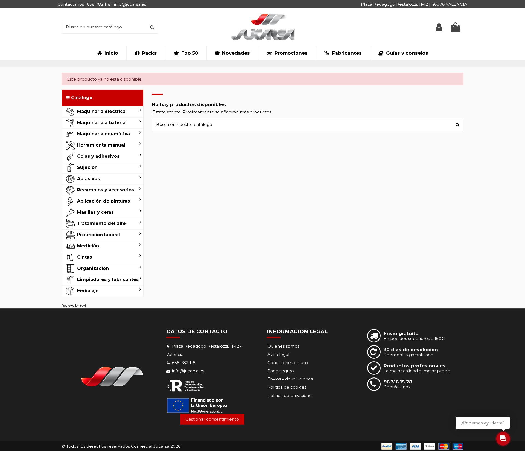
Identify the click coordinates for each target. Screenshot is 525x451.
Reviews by (74, 305)
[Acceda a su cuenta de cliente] (439, 27)
